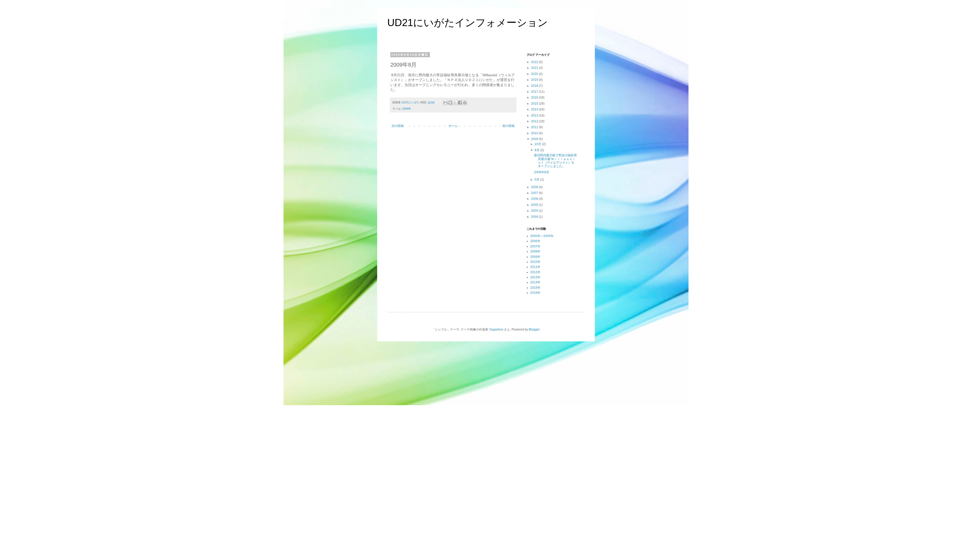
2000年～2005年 (542, 236)
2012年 (535, 272)
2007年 (535, 246)
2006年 (535, 241)
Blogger (534, 329)
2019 (535, 80)
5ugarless (496, 329)
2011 (535, 127)
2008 (535, 187)
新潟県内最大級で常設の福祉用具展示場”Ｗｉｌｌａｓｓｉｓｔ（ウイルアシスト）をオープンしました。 (555, 160)
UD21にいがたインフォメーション (467, 22)
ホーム (453, 126)
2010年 (535, 262)
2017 (535, 91)
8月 (537, 150)
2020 (535, 74)
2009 (535, 139)
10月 (538, 144)
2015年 (535, 287)
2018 (535, 86)
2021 (535, 68)
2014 (535, 109)
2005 (535, 205)
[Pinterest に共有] (464, 102)
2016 (535, 97)
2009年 (406, 108)
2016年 (535, 293)
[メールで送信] (445, 102)
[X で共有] (455, 102)
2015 (535, 103)
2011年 (535, 267)
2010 (535, 133)
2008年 (535, 251)
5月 (537, 179)
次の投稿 (398, 126)
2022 (535, 62)
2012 (535, 121)
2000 (535, 217)
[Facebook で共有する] (459, 102)
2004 (535, 210)
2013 (535, 115)
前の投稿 (508, 126)
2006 (535, 199)
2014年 (535, 282)
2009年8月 (541, 172)
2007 (535, 193)
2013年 (535, 277)
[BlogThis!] (450, 102)
